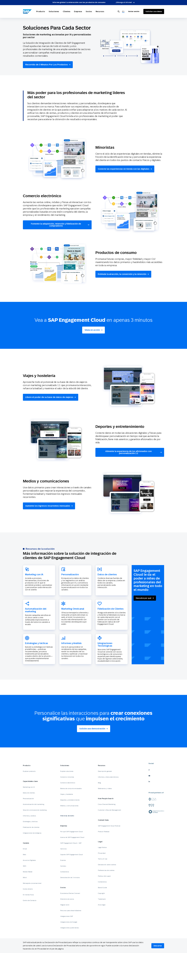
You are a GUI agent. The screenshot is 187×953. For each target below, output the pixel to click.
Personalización (28, 798)
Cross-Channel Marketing (106, 804)
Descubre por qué (143, 598)
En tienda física (28, 895)
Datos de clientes (29, 793)
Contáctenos (64, 872)
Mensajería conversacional (32, 883)
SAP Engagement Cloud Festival (109, 826)
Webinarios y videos (105, 788)
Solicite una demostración (92, 728)
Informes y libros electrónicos (108, 777)
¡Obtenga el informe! (124, 2)
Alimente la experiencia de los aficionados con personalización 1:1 (128, 452)
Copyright (101, 893)
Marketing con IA (29, 787)
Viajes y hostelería (66, 794)
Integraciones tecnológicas (32, 833)
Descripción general (105, 771)
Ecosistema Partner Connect (70, 893)
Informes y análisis (29, 816)
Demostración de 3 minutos (70, 877)
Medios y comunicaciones (69, 806)
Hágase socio (64, 905)
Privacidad (101, 853)
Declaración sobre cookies (107, 865)
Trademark (102, 899)
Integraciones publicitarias (69, 928)
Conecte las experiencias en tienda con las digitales (123, 169)
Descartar (158, 946)
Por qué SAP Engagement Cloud (71, 831)
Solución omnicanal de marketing (35, 810)
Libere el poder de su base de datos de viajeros (49, 397)
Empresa (78, 11)
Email (25, 849)
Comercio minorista (67, 777)
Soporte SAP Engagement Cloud (71, 854)
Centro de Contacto (29, 900)
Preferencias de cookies (106, 870)
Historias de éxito (67, 816)
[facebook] (156, 770)
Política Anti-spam (104, 876)
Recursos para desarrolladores (70, 910)
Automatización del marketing (33, 804)
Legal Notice (102, 847)
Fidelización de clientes (31, 827)
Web (24, 854)
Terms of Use (102, 859)
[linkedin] (156, 781)
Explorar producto (29, 771)
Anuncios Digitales (29, 860)
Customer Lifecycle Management (109, 810)
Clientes (66, 11)
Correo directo (28, 889)
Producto (40, 11)
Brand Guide (102, 887)
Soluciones (54, 11)
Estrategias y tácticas (30, 821)
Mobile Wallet (27, 872)
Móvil (25, 877)
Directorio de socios (67, 899)
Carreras (63, 866)
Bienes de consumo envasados (71, 788)
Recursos (100, 11)
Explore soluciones (66, 771)
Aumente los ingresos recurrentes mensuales (47, 506)
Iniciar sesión (133, 11)
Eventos (63, 860)
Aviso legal (101, 905)
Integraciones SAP (66, 916)
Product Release (103, 831)
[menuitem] (123, 11)
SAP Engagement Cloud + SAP (70, 843)
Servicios (63, 849)
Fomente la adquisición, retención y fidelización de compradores (56, 225)
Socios (89, 11)
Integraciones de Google (68, 922)
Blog (99, 783)
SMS (24, 866)
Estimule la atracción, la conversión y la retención (122, 274)
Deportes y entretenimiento (70, 800)
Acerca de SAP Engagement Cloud (72, 837)
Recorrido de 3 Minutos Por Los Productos (46, 64)
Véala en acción (92, 330)
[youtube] (156, 776)
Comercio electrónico (67, 783)
